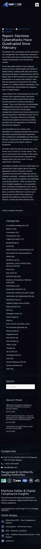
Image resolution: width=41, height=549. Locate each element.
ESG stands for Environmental (17, 253)
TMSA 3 (9, 345)
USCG (8, 358)
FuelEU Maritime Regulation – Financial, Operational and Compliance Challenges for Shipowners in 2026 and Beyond (20, 418)
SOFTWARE (11, 341)
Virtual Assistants (13, 365)
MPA (8, 310)
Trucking (9, 348)
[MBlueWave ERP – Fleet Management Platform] (2, 521)
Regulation (10, 334)
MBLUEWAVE (12, 307)
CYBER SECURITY (13, 239)
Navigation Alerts (12, 313)
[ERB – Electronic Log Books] (2, 530)
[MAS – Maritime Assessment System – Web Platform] (2, 535)
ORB (8, 320)
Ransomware (11, 331)
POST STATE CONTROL (15, 324)
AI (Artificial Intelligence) (15, 225)
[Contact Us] (2, 541)
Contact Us (9, 541)
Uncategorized (11, 355)
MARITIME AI (11, 286)
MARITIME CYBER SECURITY (17, 293)
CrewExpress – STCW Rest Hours (18, 526)
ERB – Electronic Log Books (16, 531)
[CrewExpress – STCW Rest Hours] (2, 526)
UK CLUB (10, 351)
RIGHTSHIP (10, 338)
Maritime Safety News (14, 303)
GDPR (8, 256)
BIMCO (9, 229)
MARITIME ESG (12, 300)
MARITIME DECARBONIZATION (19, 296)
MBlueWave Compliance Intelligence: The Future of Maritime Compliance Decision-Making (19, 407)
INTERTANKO (11, 276)
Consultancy (10, 232)
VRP (8, 369)
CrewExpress (11, 236)
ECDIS (8, 246)
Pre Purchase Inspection (15, 327)
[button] (37, 4)
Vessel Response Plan (14, 362)
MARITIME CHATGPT (14, 289)
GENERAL (10, 260)
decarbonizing (11, 243)
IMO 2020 (10, 273)
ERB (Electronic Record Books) (18, 250)
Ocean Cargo (11, 317)
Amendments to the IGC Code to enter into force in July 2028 (19, 427)
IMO (7, 269)
